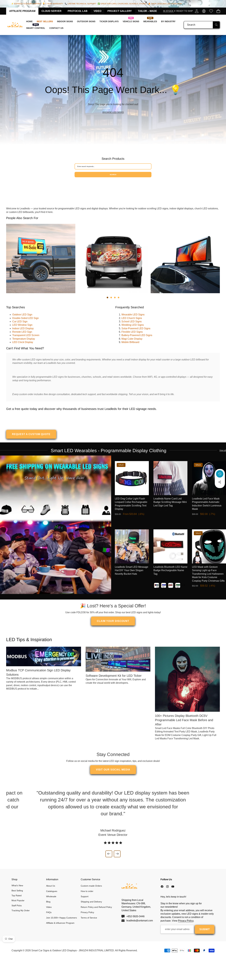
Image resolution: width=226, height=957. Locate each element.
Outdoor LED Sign (22, 314)
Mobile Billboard (130, 342)
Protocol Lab (77, 11)
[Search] (216, 24)
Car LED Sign (20, 321)
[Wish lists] (211, 11)
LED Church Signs (131, 318)
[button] (218, 11)
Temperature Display (23, 338)
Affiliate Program (22, 11)
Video (97, 11)
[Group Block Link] (113, 89)
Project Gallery (119, 11)
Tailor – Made (147, 11)
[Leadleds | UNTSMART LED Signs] (15, 25)
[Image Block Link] (55, 525)
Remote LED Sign (22, 332)
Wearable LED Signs (133, 314)
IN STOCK (168, 11)
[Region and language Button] (203, 11)
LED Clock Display (22, 342)
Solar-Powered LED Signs (135, 328)
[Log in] (196, 11)
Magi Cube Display (131, 338)
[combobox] (202, 24)
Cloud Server (51, 11)
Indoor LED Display (23, 328)
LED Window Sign (22, 325)
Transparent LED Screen (25, 335)
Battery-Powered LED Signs (136, 335)
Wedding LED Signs (132, 325)
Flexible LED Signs (132, 332)
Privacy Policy (185, 920)
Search (113, 174)
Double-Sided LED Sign (25, 318)
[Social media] (219, 482)
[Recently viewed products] (219, 474)
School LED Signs (131, 321)
